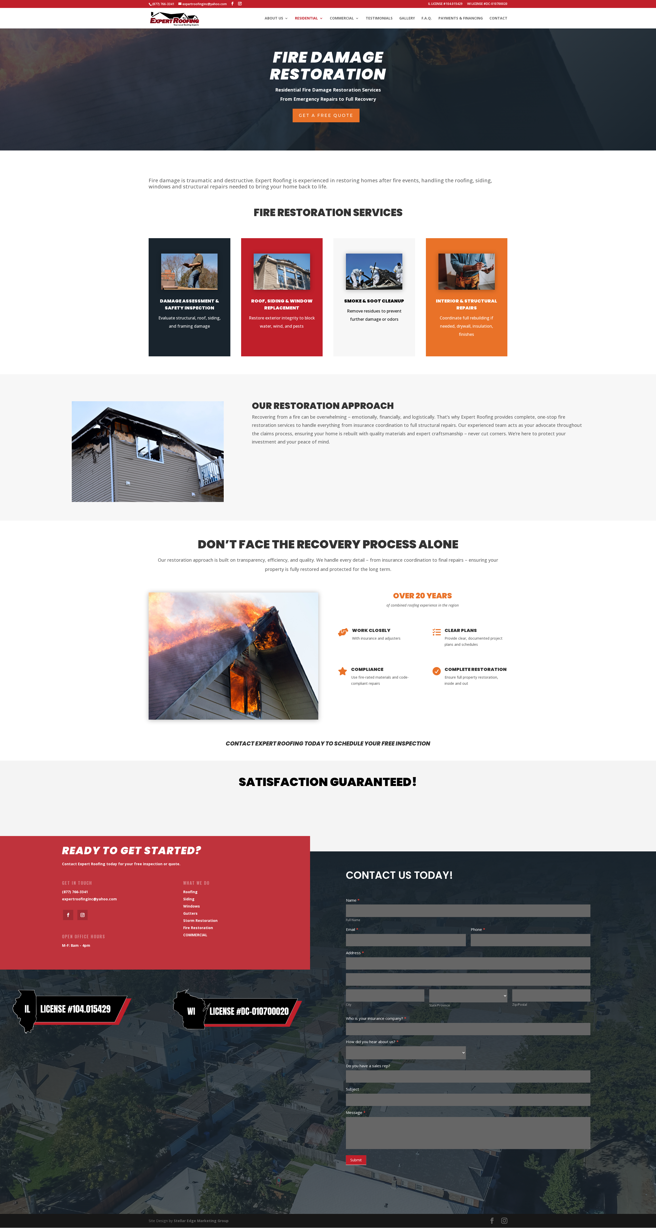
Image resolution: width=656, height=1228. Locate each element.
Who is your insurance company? (376, 1018)
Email (352, 929)
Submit (356, 1159)
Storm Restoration (200, 920)
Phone (478, 929)
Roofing (190, 891)
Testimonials (379, 18)
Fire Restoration (198, 927)
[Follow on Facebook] (68, 915)
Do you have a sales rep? (368, 1065)
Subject (352, 1089)
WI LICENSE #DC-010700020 (487, 4)
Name (353, 900)
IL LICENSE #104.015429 (445, 4)
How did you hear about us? (372, 1041)
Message (355, 1112)
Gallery (407, 18)
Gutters (190, 913)
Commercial (342, 18)
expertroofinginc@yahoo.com (89, 899)
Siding (188, 899)
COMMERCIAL (195, 934)
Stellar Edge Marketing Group (201, 1220)
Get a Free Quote (326, 115)
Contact (498, 18)
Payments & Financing (460, 18)
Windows (191, 906)
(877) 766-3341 (75, 891)
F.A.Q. (427, 18)
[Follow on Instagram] (82, 915)
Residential (306, 18)
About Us (274, 18)
